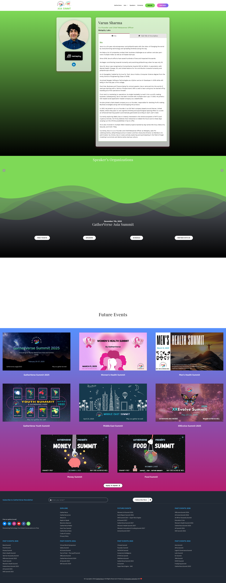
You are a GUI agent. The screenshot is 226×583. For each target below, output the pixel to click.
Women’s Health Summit (113, 374)
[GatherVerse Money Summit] (75, 435)
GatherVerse (100, 579)
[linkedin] (74, 64)
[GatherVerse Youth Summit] (36, 384)
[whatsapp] (28, 524)
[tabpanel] (132, 89)
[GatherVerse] (9, 508)
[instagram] (14, 524)
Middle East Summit (113, 425)
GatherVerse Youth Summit (36, 425)
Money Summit (74, 476)
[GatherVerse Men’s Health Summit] (189, 333)
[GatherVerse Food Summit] (151, 435)
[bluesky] (5, 524)
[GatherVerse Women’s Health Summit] (113, 333)
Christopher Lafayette (130, 579)
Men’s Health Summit (189, 374)
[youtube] (19, 524)
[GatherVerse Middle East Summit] (113, 384)
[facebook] (24, 524)
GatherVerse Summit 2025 (36, 374)
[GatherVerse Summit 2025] (36, 333)
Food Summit (151, 476)
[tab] (114, 35)
